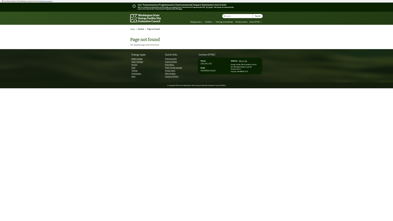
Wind (133, 76)
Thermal (135, 70)
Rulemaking (169, 65)
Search (258, 16)
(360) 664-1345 (206, 63)
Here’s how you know (45, 1)
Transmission (136, 73)
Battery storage (137, 59)
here (180, 9)
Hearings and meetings (224, 22)
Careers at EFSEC (172, 76)
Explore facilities (171, 62)
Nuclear (134, 65)
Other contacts (170, 73)
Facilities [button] (208, 22)
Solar (133, 68)
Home (132, 29)
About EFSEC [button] (255, 22)
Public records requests (173, 68)
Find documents (241, 22)
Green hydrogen (137, 62)
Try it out (209, 7)
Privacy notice (170, 70)
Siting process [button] (195, 22)
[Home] (151, 18)
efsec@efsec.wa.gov (208, 70)
